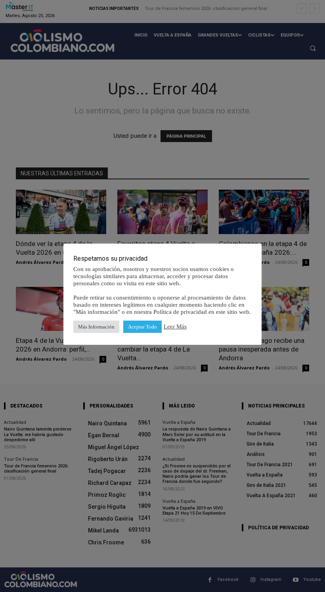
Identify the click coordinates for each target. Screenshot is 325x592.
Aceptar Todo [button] (142, 327)
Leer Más (175, 326)
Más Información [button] (96, 327)
